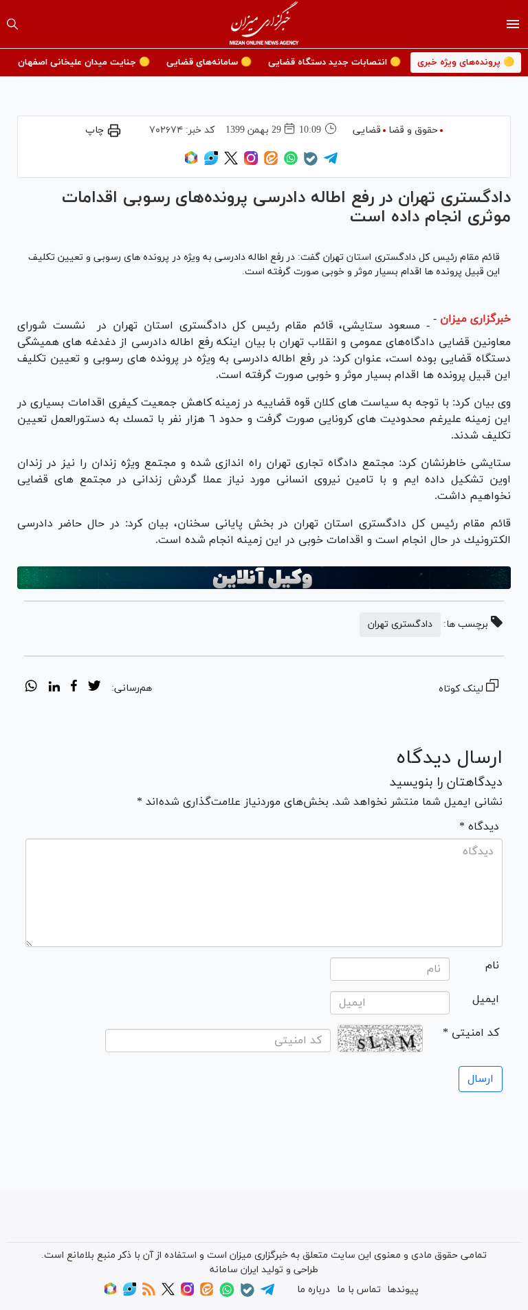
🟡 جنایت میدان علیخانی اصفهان (84, 62)
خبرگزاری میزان (475, 318)
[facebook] (74, 688)
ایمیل (485, 999)
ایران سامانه (234, 1269)
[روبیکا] (191, 162)
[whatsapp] (31, 688)
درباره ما (313, 1289)
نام (492, 965)
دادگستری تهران (400, 624)
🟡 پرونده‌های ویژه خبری (465, 62)
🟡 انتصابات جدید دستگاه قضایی (334, 62)
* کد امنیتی (471, 1033)
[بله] (311, 163)
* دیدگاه (479, 826)
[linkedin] (54, 688)
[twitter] (94, 688)
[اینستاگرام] (251, 162)
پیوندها (403, 1289)
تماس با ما (359, 1289)
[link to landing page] (264, 24)
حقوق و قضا (413, 130)
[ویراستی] (211, 162)
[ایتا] (271, 162)
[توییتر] (231, 162)
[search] (12, 24)
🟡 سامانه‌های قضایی (209, 62)
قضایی (367, 130)
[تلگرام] (331, 162)
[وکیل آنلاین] (264, 578)
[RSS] (148, 1293)
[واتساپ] (291, 162)
